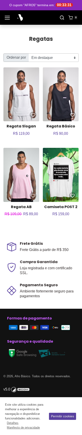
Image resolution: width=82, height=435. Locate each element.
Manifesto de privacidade (23, 427)
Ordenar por (16, 57)
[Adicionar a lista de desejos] (33, 115)
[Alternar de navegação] (7, 18)
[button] (62, 17)
